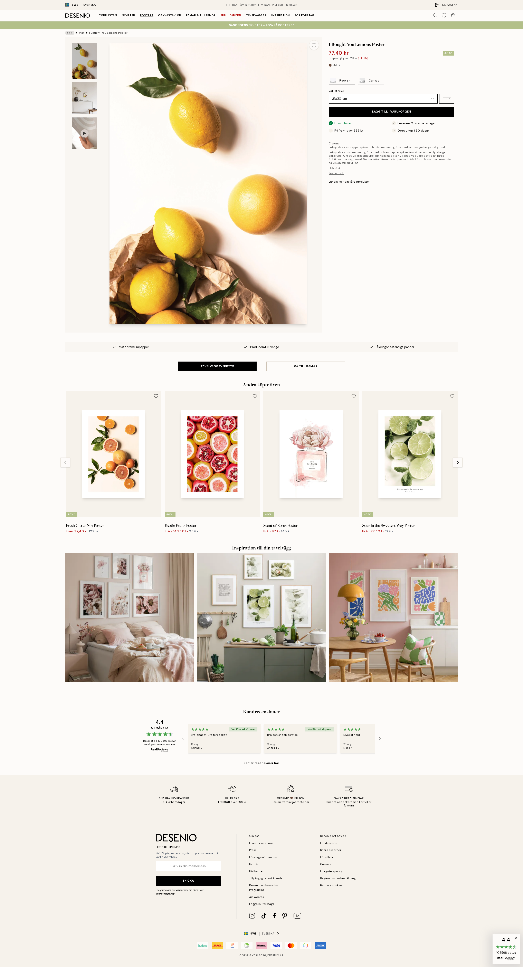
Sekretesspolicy (165, 893)
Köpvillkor (326, 857)
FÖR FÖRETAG (304, 15)
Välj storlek (337, 91)
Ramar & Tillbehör (201, 15)
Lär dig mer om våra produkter (349, 181)
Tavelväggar (256, 15)
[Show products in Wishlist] (444, 15)
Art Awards (256, 897)
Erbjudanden (230, 15)
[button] (446, 99)
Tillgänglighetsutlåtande (266, 878)
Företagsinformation (263, 857)
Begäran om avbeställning (338, 878)
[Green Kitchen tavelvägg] (261, 617)
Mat (81, 33)
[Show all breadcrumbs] (69, 33)
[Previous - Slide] (65, 462)
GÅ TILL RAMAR (305, 366)
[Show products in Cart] (453, 15)
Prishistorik (336, 173)
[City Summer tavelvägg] (393, 617)
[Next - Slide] (458, 462)
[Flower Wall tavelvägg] (129, 617)
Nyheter (128, 15)
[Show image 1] (84, 61)
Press (253, 850)
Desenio (273, 955)
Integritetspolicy (331, 871)
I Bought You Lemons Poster (108, 33)
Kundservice (328, 843)
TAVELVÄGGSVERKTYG (217, 366)
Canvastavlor (169, 15)
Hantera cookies (331, 885)
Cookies (325, 864)
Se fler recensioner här (261, 763)
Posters (146, 15)
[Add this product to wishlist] (314, 45)
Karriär (254, 864)
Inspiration (280, 15)
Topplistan (108, 15)
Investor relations (261, 843)
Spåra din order (330, 850)
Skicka (188, 880)
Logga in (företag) (261, 904)
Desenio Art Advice (333, 836)
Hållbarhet (256, 871)
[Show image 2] (84, 98)
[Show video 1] (84, 133)
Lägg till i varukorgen (391, 111)
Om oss (254, 836)
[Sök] (435, 15)
